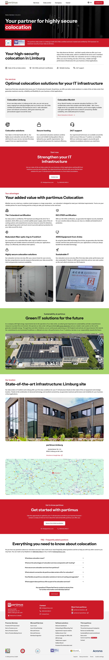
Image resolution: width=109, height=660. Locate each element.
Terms (91, 656)
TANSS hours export (60, 640)
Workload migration (35, 635)
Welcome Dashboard (61, 625)
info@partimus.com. (59, 552)
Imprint (75, 656)
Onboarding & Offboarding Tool (64, 628)
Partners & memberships (87, 630)
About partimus (85, 625)
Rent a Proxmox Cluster (11, 630)
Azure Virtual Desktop (36, 628)
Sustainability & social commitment (90, 633)
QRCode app (58, 638)
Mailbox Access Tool (60, 633)
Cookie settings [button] (99, 656)
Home (7, 15)
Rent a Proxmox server (11, 628)
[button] (89, 3)
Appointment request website (63, 630)
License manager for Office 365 (63, 635)
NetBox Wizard (59, 643)
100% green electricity (63, 326)
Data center (84, 635)
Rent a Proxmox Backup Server (13, 633)
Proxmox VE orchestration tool (63, 645)
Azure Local (33, 625)
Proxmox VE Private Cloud (12, 625)
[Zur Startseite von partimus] (11, 2)
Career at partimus (86, 638)
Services (11, 15)
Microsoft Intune (34, 630)
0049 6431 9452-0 (38, 552)
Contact (83, 640)
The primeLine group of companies (90, 628)
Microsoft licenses (35, 633)
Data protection (83, 656)
